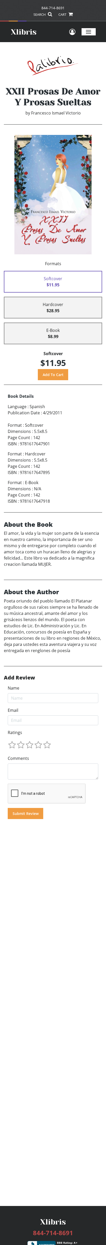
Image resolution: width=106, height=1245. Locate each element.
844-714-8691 (53, 7)
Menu (88, 32)
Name (13, 688)
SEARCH (40, 14)
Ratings (15, 732)
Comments (18, 758)
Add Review (19, 678)
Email (13, 710)
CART (62, 14)
